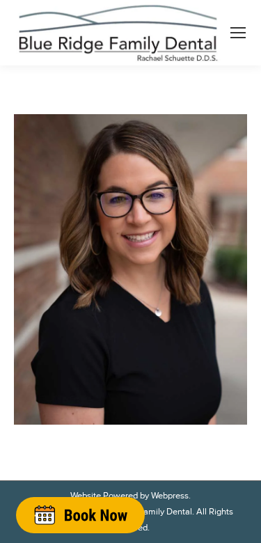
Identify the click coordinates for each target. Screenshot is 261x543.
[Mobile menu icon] (238, 33)
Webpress (170, 495)
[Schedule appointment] (80, 515)
